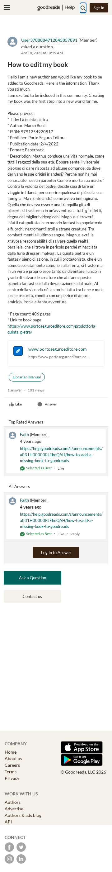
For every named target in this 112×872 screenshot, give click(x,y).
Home (10, 752)
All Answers (19, 486)
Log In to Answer (56, 552)
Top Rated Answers (26, 421)
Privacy (12, 778)
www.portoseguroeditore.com (57, 349)
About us (13, 758)
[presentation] (18, 351)
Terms (10, 771)
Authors (13, 802)
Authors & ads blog (23, 815)
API (8, 821)
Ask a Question (32, 577)
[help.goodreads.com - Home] (56, 8)
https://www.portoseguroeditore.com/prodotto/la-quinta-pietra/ (60, 356)
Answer (51, 404)
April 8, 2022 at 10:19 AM (42, 52)
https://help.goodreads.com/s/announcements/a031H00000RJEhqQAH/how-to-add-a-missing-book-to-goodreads (61, 454)
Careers (12, 765)
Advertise (14, 808)
